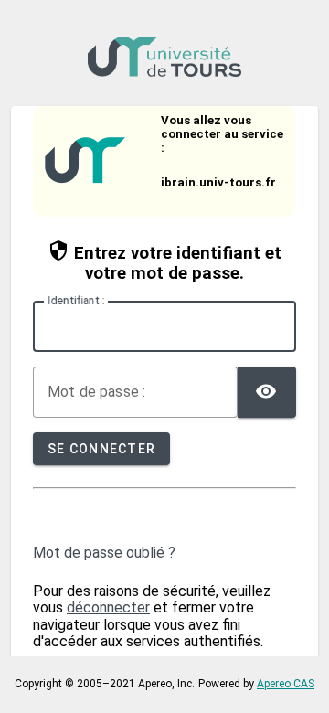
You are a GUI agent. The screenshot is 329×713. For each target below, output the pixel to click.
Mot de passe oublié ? (104, 552)
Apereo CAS (285, 683)
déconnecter (108, 607)
